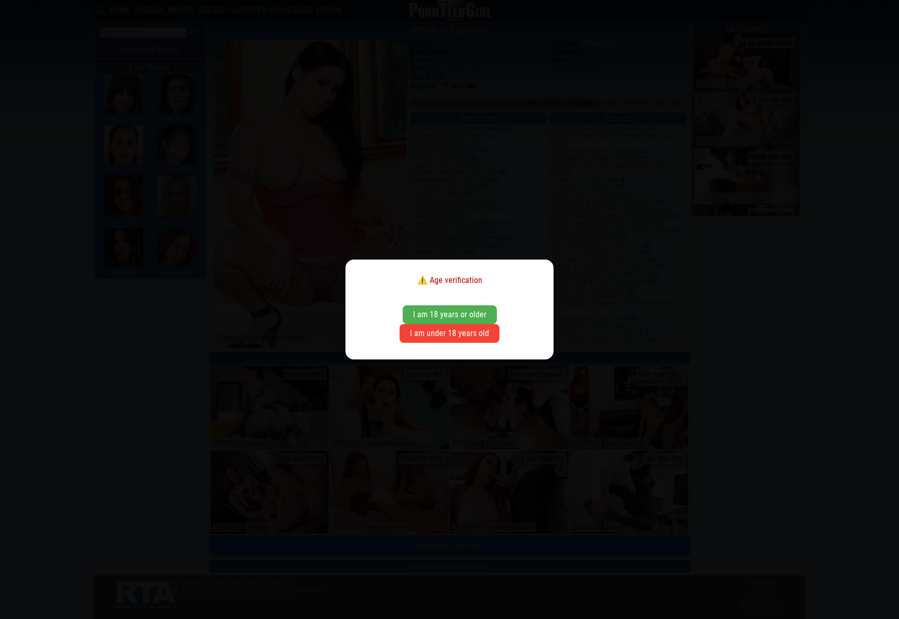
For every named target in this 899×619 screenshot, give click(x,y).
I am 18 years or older (449, 314)
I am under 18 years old (449, 333)
